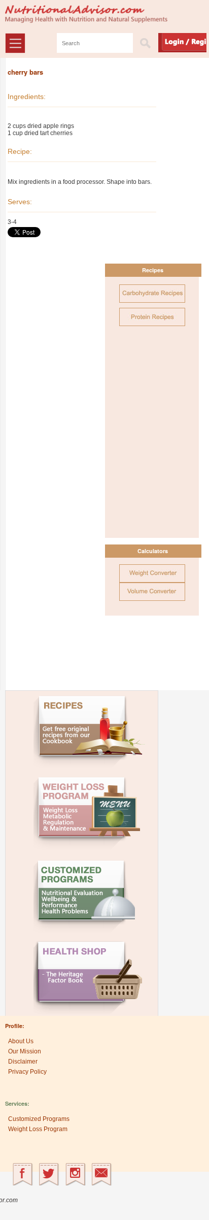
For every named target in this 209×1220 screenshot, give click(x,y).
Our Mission (24, 1051)
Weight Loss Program (37, 1129)
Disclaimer (23, 1061)
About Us (20, 1041)
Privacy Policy (27, 1071)
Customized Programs (38, 1118)
